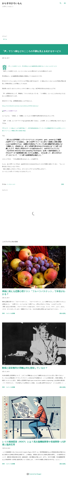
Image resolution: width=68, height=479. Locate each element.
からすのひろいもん (12, 3)
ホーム (5, 39)
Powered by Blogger (35, 474)
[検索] (61, 3)
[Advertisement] (34, 22)
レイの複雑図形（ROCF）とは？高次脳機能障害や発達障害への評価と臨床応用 (34, 443)
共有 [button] (62, 184)
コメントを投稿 (10, 313)
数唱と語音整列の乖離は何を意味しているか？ (25, 367)
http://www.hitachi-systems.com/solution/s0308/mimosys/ (20, 106)
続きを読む (63, 313)
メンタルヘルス (11, 184)
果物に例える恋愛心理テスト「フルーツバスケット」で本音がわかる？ (33, 292)
